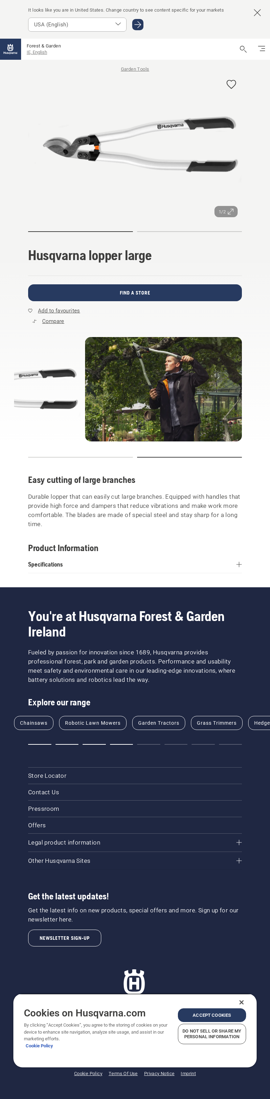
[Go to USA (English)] (137, 24)
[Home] (10, 49)
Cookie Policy (39, 1045)
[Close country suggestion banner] (257, 12)
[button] (231, 85)
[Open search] (243, 49)
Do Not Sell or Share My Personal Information (211, 1033)
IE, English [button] (37, 52)
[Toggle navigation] (261, 49)
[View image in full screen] (135, 146)
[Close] (241, 1002)
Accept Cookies (212, 1015)
